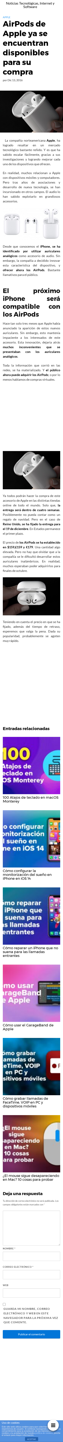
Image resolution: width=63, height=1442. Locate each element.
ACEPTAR (31, 1439)
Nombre (9, 1248)
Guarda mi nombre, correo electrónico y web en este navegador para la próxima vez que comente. (31, 1315)
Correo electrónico (18, 1266)
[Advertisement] (31, 417)
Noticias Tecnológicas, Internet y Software (30, 4)
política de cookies (44, 1433)
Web (5, 1285)
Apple (6, 17)
